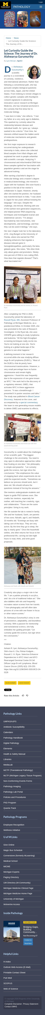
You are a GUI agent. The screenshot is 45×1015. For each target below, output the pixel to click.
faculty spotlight (10, 683)
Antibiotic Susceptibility (14, 727)
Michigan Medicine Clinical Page (18, 888)
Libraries (7, 759)
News (16, 38)
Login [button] (41, 2)
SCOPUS (7, 983)
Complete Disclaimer (13, 1004)
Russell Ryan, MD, (12, 320)
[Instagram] (27, 2)
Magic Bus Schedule (12, 850)
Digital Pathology (11, 743)
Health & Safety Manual (14, 754)
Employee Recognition (13, 825)
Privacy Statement (30, 1004)
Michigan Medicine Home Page (17, 893)
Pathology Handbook (13, 738)
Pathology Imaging (12, 786)
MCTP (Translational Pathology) (18, 770)
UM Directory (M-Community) (16, 883)
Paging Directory (11, 877)
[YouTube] (31, 2)
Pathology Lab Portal (13, 792)
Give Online (8, 845)
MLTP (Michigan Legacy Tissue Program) (22, 775)
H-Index (7, 962)
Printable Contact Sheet (14, 972)
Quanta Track (9, 808)
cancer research (24, 683)
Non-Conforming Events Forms (17, 781)
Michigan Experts (11, 872)
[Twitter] (23, 2)
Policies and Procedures (14, 797)
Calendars (8, 732)
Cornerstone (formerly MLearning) (19, 855)
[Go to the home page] (5, 5)
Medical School (10, 861)
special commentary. (29, 402)
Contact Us (28, 940)
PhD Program (9, 803)
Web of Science (10, 989)
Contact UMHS (11, 1007)
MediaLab (8, 765)
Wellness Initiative (11, 830)
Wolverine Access (11, 904)
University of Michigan (13, 899)
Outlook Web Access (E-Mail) (16, 967)
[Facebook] (19, 2)
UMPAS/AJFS (9, 721)
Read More (28, 943)
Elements (7, 748)
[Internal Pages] (35, 2)
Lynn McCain (11, 61)
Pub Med (7, 978)
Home (8, 38)
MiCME (6, 866)
